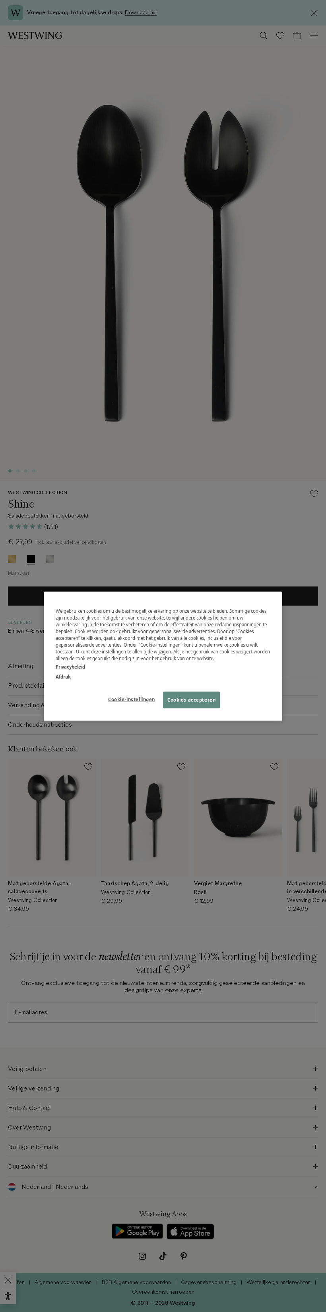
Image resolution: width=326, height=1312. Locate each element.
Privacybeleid (70, 667)
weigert (244, 652)
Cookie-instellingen (131, 699)
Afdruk (63, 677)
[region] (163, 656)
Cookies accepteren (191, 700)
